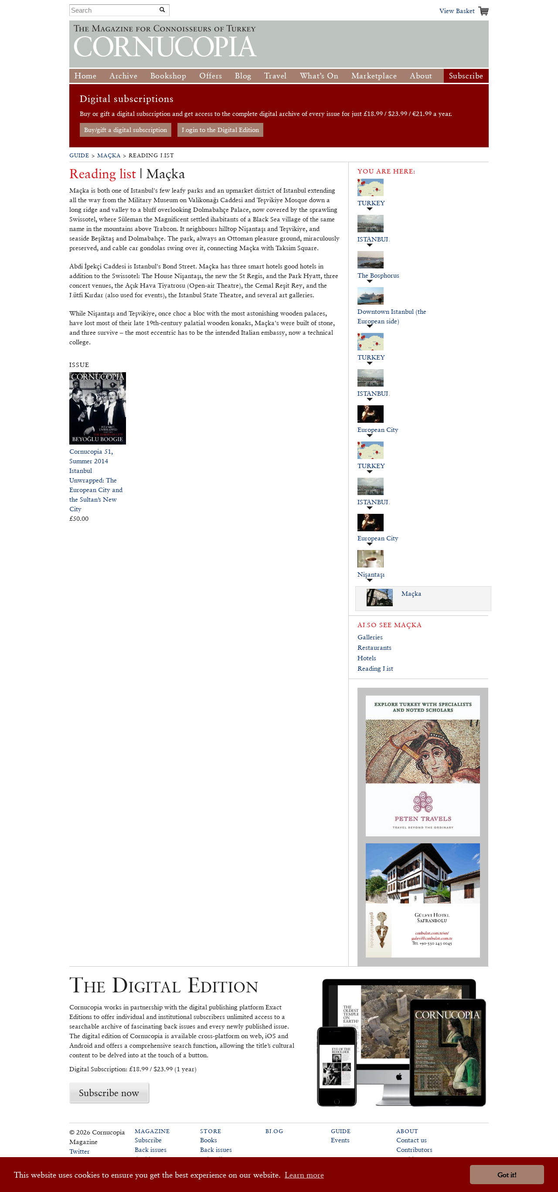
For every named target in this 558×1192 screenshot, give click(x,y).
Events (340, 1140)
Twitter (79, 1151)
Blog (243, 75)
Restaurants (374, 647)
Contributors (414, 1149)
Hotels (366, 658)
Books (208, 1140)
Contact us (411, 1140)
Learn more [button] (304, 1174)
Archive (123, 75)
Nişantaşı (370, 574)
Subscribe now (109, 1092)
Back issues (151, 1149)
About (421, 75)
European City (377, 429)
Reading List (375, 668)
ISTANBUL (373, 239)
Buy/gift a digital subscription (125, 129)
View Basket (457, 10)
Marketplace (374, 75)
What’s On (319, 75)
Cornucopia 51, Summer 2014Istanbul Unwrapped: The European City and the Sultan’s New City (95, 480)
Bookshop (168, 75)
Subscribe (466, 75)
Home (85, 75)
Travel (275, 75)
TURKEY (371, 203)
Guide (79, 155)
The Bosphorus (378, 275)
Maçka (109, 155)
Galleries (370, 637)
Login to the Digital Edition (220, 129)
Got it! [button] (507, 1175)
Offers (210, 75)
